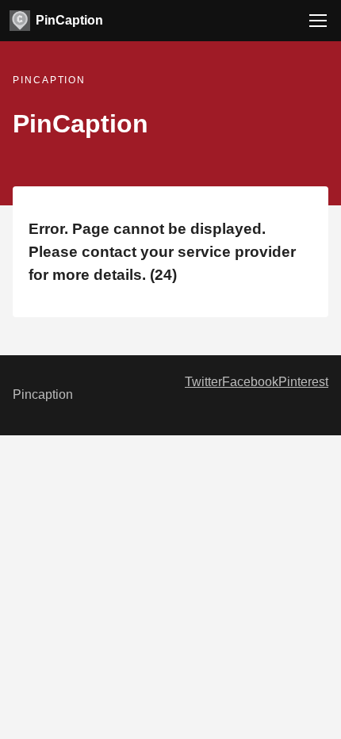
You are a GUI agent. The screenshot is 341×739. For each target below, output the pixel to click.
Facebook (250, 382)
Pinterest (303, 382)
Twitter (203, 382)
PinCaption (69, 20)
